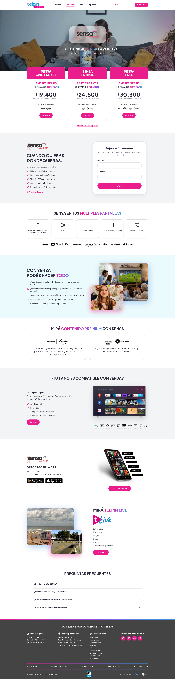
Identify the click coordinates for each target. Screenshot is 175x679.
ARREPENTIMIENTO (87, 666)
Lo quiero (46, 115)
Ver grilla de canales (37, 192)
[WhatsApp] (140, 638)
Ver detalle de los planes (87, 125)
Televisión (70, 5)
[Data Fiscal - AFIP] (89, 674)
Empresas (92, 5)
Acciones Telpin (95, 656)
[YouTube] (134, 638)
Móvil (81, 5)
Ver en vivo (101, 552)
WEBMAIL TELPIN (32, 666)
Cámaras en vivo (95, 650)
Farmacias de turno (96, 653)
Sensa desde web (119, 488)
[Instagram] (129, 638)
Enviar (119, 186)
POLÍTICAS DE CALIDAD (141, 666)
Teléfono (101, 172)
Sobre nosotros (95, 648)
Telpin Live (93, 645)
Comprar (33, 422)
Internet (57, 5)
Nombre (101, 160)
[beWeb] (136, 674)
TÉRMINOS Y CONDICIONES (59, 666)
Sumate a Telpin (95, 658)
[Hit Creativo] (145, 674)
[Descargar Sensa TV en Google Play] (35, 480)
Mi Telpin (142, 5)
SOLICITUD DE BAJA (114, 666)
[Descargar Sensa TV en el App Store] (53, 480)
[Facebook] (123, 638)
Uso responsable (95, 640)
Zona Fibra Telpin (95, 642)
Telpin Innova (94, 637)
